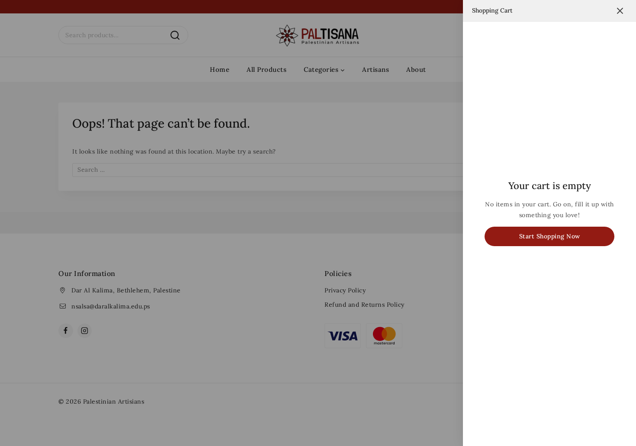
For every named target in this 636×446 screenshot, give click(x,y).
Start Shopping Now (549, 236)
